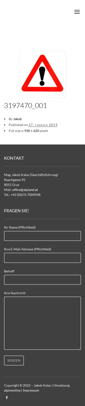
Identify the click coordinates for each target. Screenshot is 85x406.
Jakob (17, 119)
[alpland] (30, 13)
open (77, 12)
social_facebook (7, 397)
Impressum (31, 390)
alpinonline (12, 390)
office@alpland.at (25, 190)
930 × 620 (31, 131)
